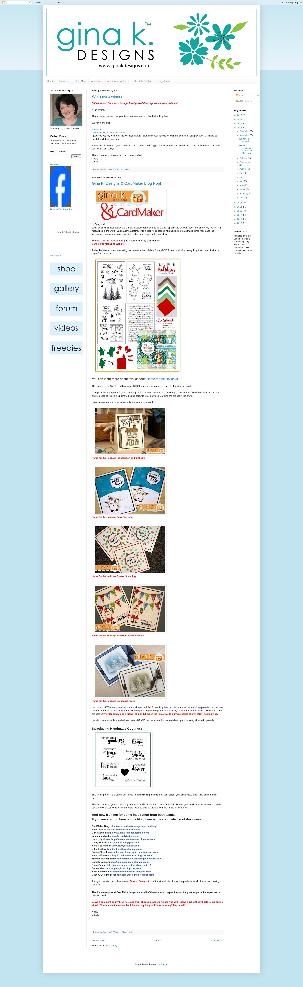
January (244, 197)
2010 (240, 223)
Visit (55, 256)
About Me (96, 81)
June (242, 177)
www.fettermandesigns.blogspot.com (130, 871)
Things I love (163, 81)
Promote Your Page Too (61, 209)
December (245, 131)
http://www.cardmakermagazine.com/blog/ (134, 826)
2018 (240, 119)
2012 (240, 215)
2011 (240, 219)
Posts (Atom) (111, 945)
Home (50, 81)
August (243, 169)
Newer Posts (99, 940)
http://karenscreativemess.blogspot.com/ (133, 839)
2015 (240, 203)
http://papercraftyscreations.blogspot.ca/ (129, 865)
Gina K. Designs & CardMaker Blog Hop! (126, 183)
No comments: (127, 169)
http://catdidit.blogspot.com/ (123, 842)
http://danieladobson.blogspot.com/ (129, 862)
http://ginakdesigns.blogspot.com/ (135, 874)
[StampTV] (60, 206)
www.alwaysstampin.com (126, 845)
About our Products (118, 81)
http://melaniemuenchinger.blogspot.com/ (139, 858)
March (243, 189)
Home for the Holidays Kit (164, 379)
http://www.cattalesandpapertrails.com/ (128, 832)
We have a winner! (107, 96)
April (242, 185)
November (245, 135)
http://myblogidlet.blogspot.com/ (124, 868)
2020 (240, 115)
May (242, 181)
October (244, 158)
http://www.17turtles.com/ (125, 836)
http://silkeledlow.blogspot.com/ (124, 849)
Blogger (164, 964)
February (244, 193)
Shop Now (80, 81)
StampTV (64, 81)
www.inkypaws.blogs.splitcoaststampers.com (133, 852)
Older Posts (217, 940)
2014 (240, 207)
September (245, 162)
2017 (240, 123)
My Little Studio (142, 81)
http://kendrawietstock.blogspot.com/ (132, 855)
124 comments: (127, 932)
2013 (240, 211)
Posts (241, 95)
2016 (240, 128)
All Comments (245, 101)
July (242, 173)
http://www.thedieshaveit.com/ (123, 829)
